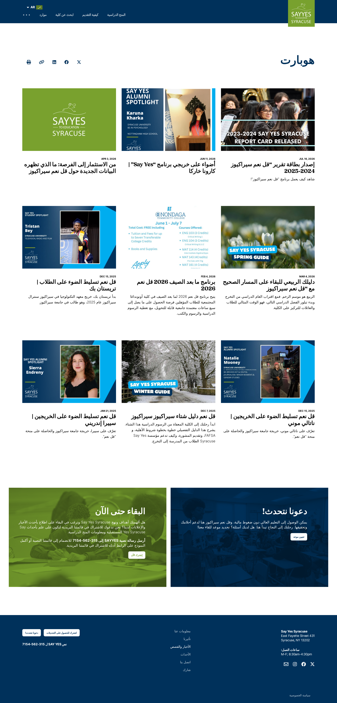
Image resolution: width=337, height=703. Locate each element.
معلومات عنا (182, 631)
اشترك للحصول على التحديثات (62, 632)
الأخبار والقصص (180, 646)
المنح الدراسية (116, 15)
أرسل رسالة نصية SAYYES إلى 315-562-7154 (109, 540)
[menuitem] (35, 7)
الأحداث (186, 654)
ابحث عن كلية (64, 15)
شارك (187, 670)
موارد (43, 15)
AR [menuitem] (33, 7)
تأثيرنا (187, 639)
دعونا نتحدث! (31, 632)
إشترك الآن (137, 555)
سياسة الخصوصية (299, 695)
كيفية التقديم (90, 15)
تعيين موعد (298, 536)
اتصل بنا (185, 662)
